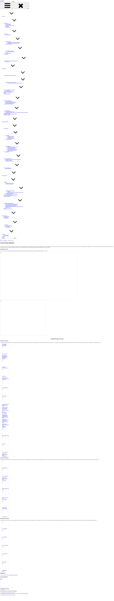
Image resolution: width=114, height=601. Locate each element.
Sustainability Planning (7, 167)
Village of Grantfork (5, 545)
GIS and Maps (6, 217)
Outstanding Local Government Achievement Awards (13, 159)
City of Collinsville (4, 476)
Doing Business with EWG (9, 50)
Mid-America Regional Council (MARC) (11, 205)
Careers (1, 588)
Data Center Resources (9, 225)
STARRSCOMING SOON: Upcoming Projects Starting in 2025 (15, 192)
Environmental (6, 128)
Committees (7, 26)
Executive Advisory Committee (10, 25)
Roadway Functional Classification (9, 91)
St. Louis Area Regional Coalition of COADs (10, 195)
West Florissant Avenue (5, 435)
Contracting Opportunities (11, 51)
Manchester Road (4, 409)
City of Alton (4, 345)
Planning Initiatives (8, 41)
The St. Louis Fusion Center (8, 194)
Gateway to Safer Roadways (8, 92)
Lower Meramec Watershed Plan (12, 150)
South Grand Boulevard (4, 427)
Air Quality (7, 135)
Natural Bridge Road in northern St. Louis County (5, 405)
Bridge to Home (6, 235)
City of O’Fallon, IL (5, 452)
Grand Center (4, 379)
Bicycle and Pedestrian (7, 113)
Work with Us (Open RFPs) (8, 208)
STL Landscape (8, 227)
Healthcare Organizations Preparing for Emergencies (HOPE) (14, 206)
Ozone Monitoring (10, 137)
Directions (7, 588)
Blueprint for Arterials (7, 114)
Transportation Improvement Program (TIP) (10, 75)
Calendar (3, 236)
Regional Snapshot (6, 216)
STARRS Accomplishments (10, 193)
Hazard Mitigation (6, 151)
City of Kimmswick (5, 387)
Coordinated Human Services (10, 111)
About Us (3, 16)
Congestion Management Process (10, 103)
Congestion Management (7, 100)
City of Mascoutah (4, 516)
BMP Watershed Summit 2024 (11, 147)
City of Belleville (4, 528)
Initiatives (3, 234)
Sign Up (1, 578)
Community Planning (5, 121)
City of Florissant (4, 553)
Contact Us (4, 588)
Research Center (4, 215)
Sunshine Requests (8, 53)
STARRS (5, 182)
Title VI (7, 52)
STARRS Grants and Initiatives (10, 190)
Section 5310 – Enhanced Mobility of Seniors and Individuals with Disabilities (17, 112)
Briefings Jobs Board (9, 160)
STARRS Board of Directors (10, 183)
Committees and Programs (11, 138)
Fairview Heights (4, 456)
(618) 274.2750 (10, 593)
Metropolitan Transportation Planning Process (13, 42)
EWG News (7, 61)
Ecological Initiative (8, 139)
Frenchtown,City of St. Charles (4, 367)
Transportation (4, 68)
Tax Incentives (8, 226)
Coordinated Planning (7, 110)
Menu (28, 8)
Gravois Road (4, 480)
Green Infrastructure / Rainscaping (12, 149)
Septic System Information (11, 148)
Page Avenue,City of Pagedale (4, 412)
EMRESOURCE (8, 207)
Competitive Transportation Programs (11, 82)
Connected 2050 (8, 90)
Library (3, 237)
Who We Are (6, 23)
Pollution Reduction (8, 168)
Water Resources (8, 146)
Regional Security (4, 175)
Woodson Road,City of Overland (4, 508)
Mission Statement (8, 34)
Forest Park (3, 376)
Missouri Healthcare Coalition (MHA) (11, 204)
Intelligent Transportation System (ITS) (11, 102)
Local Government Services (8, 158)
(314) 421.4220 (4, 593)
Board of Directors (8, 24)
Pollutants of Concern (10, 136)
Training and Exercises (7, 196)
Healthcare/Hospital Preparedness (8, 203)
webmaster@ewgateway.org (24, 593)
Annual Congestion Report (9, 101)
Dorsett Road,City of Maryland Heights (4, 358)
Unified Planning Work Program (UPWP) (13, 43)
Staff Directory (8, 27)
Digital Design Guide (13, 250)
